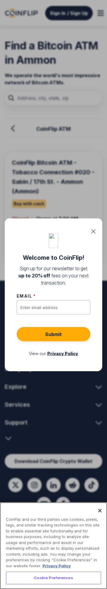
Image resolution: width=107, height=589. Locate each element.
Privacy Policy (57, 565)
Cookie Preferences (53, 577)
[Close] (99, 510)
